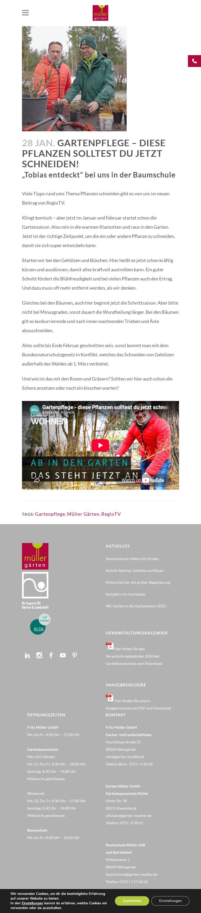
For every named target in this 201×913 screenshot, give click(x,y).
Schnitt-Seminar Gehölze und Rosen (135, 570)
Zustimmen (132, 900)
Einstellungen (32, 903)
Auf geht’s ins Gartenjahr (126, 594)
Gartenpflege (50, 514)
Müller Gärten (83, 514)
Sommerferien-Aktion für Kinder (132, 558)
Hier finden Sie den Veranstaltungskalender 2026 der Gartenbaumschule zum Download (134, 656)
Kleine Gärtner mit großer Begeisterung (138, 582)
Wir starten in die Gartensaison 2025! (136, 606)
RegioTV (111, 514)
